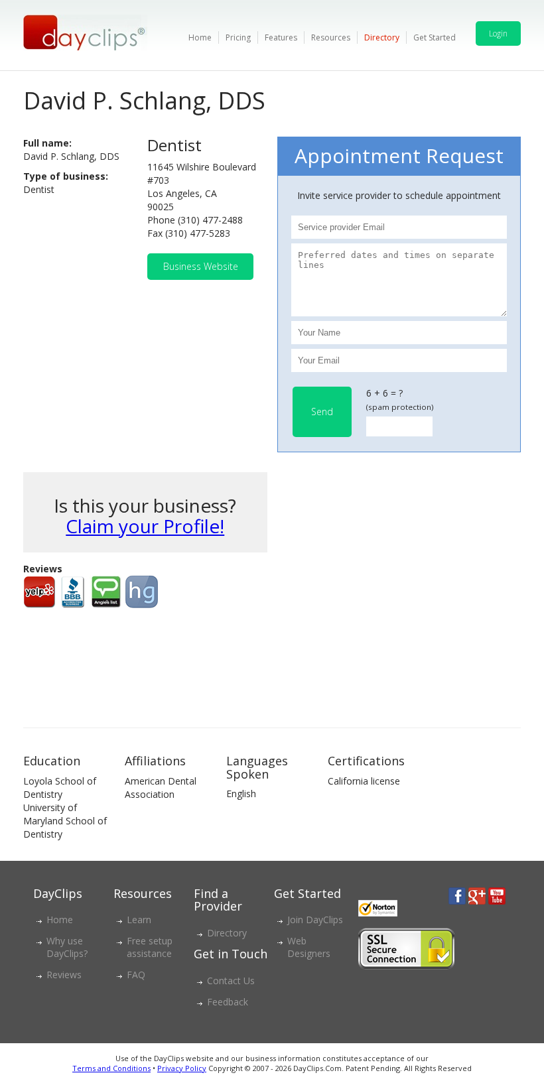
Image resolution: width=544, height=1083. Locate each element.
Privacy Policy (181, 1068)
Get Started (434, 37)
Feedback (227, 1001)
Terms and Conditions (111, 1068)
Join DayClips (315, 919)
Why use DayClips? (67, 947)
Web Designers (308, 947)
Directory (381, 37)
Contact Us (231, 980)
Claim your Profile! (145, 526)
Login (498, 33)
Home (200, 37)
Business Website (200, 266)
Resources (330, 37)
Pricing (238, 37)
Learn (139, 919)
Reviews (64, 974)
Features (281, 37)
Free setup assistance (149, 947)
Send (322, 411)
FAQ (136, 974)
